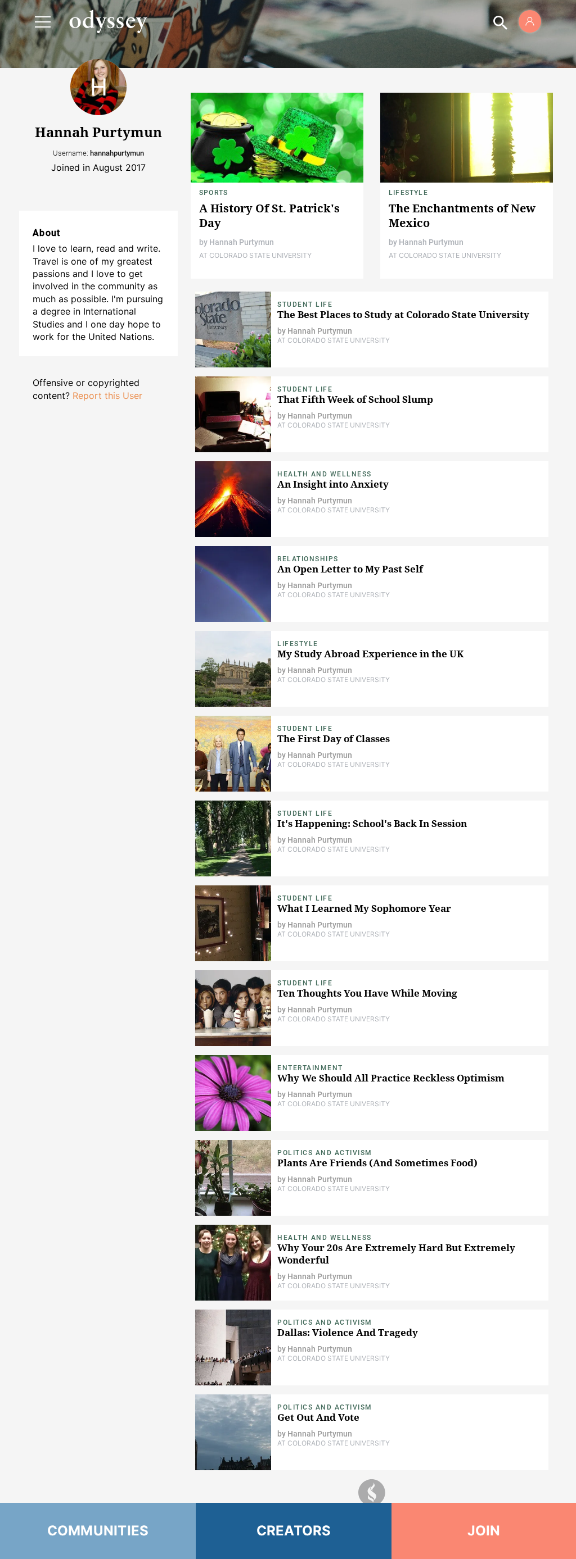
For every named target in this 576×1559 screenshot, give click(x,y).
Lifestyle (408, 193)
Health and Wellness (324, 474)
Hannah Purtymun (241, 242)
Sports (213, 193)
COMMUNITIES (98, 1530)
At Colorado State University (255, 255)
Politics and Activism (324, 1153)
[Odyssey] (108, 21)
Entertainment (310, 1068)
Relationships (308, 559)
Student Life (304, 304)
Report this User (107, 395)
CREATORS (293, 1530)
